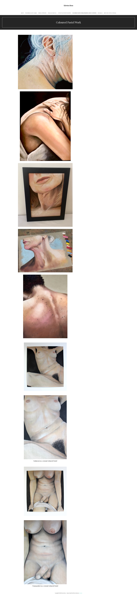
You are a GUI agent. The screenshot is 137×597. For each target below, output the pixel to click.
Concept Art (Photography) (64, 13)
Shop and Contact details (110, 13)
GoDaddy (80, 593)
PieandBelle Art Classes (31, 13)
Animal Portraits (42, 13)
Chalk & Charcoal (52, 13)
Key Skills (100, 13)
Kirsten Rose (68, 5)
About (22, 13)
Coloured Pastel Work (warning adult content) (84, 13)
